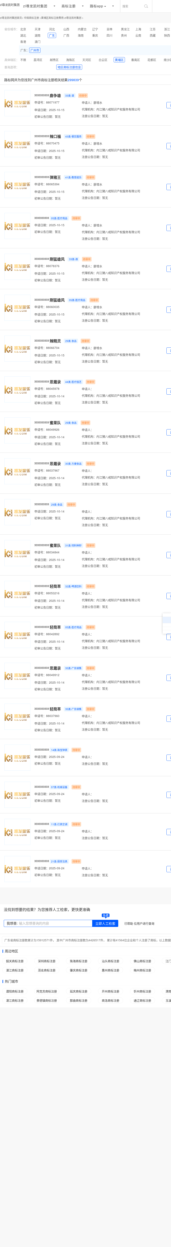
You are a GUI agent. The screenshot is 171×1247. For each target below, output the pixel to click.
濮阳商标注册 (15, 991)
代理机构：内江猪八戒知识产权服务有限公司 (111, 109)
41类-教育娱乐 (73, 177)
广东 (52, 35)
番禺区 (135, 60)
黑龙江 (125, 29)
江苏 (153, 29)
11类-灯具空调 (59, 824)
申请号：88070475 (46, 143)
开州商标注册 (110, 991)
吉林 (109, 29)
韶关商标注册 (15, 961)
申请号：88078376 (46, 266)
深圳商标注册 (46, 961)
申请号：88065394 (46, 184)
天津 (37, 29)
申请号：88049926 (46, 429)
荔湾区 (38, 60)
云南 (138, 35)
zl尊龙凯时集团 (10, 5)
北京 (23, 29)
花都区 (151, 60)
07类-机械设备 (59, 787)
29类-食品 (71, 341)
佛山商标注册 (142, 961)
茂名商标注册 (46, 970)
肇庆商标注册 (78, 970)
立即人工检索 (105, 923)
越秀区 (54, 60)
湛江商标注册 (15, 970)
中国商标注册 (31, 17)
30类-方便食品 (73, 463)
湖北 (23, 35)
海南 (81, 35)
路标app (96, 6)
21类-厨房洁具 (59, 861)
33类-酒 (69, 95)
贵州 (124, 35)
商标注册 (69, 6)
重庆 (95, 35)
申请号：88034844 (46, 552)
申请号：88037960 (46, 716)
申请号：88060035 (46, 307)
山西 (66, 29)
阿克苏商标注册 (46, 991)
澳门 (37, 41)
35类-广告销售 (73, 668)
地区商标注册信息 (69, 67)
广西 (66, 35)
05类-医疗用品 (59, 218)
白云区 (103, 60)
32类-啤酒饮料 (73, 586)
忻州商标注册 (142, 991)
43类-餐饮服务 (73, 136)
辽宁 (95, 29)
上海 (138, 29)
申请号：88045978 (46, 388)
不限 (23, 60)
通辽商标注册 (142, 1000)
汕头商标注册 (110, 961)
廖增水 (97, 102)
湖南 (37, 35)
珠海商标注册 (78, 961)
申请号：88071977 (46, 102)
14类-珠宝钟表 (59, 750)
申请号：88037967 (46, 470)
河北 (52, 29)
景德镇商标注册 (46, 1000)
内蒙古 (82, 29)
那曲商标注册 (78, 1000)
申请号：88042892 (46, 634)
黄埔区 (119, 60)
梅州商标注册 (142, 970)
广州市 (34, 50)
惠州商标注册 (110, 970)
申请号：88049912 (46, 675)
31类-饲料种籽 (73, 545)
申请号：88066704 (46, 348)
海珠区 (70, 60)
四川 (109, 35)
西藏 (153, 35)
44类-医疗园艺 (73, 382)
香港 (23, 41)
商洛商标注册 (110, 1000)
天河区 (86, 60)
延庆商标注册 (78, 991)
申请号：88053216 (46, 593)
